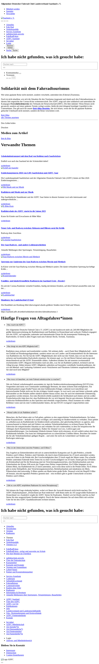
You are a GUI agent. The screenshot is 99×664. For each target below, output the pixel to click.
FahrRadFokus (12, 36)
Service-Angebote (13, 32)
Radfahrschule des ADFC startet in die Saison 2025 (23, 211)
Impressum (10, 650)
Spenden (9, 11)
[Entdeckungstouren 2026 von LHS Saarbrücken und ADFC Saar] (9, 168)
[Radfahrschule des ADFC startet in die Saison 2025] (7, 206)
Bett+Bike (5, 115)
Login (8, 43)
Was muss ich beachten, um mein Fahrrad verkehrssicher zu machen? (33, 379)
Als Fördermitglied (14, 631)
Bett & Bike (6, 138)
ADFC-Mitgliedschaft (15, 624)
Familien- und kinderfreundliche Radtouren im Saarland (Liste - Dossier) (33, 281)
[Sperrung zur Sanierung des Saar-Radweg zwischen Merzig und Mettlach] (20, 257)
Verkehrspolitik (12, 29)
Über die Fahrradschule (15, 560)
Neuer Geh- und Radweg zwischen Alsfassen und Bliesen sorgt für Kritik (32, 228)
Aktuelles (10, 25)
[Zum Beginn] (2, 662)
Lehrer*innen (11, 569)
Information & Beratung (16, 592)
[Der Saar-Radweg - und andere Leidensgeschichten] (11, 240)
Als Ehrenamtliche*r (14, 629)
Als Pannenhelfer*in (14, 634)
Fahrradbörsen (12, 583)
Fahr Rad (10, 27)
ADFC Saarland (12, 39)
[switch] (20, 73)
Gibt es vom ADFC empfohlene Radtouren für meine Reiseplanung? (32, 485)
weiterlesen (10, 341)
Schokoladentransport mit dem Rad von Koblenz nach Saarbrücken (31, 156)
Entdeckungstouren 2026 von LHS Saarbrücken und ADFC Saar (29, 173)
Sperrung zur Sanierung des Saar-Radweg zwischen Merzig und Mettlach (33, 262)
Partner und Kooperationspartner (19, 572)
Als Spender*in (12, 627)
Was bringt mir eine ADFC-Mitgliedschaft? (22, 346)
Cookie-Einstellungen (15, 655)
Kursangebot (11, 563)
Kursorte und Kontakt (15, 565)
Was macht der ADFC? (15, 325)
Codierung (10, 579)
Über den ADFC (13, 601)
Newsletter (10, 14)
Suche (9, 50)
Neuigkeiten (11, 529)
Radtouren (10, 533)
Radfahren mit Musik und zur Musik (17, 192)
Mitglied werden (13, 9)
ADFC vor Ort (12, 604)
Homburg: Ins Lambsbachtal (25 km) (17, 300)
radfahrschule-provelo (15, 34)
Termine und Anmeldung (16, 567)
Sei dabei (10, 41)
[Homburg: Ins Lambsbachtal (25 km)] (7, 295)
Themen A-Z (11, 544)
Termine (9, 531)
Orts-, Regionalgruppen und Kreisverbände (23, 613)
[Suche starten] (4, 67)
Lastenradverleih (13, 585)
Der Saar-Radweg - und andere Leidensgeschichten (23, 245)
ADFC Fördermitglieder (16, 615)
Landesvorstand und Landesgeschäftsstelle (23, 611)
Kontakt (9, 618)
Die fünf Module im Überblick (18, 554)
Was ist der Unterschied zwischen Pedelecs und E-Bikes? (29, 448)
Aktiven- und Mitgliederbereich (19, 640)
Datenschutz (11, 653)
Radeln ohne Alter (13, 588)
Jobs (8, 608)
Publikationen (11, 606)
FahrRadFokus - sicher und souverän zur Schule (25, 551)
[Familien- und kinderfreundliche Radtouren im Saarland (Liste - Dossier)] (8, 276)
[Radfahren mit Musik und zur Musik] (12, 187)
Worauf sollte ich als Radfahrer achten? (22, 412)
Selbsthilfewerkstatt (14, 581)
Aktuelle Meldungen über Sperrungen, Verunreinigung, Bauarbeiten (33, 595)
